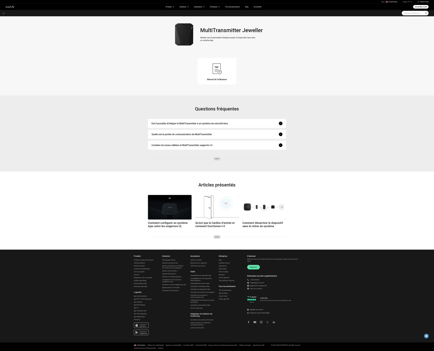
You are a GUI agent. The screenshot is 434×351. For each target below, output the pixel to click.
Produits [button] (169, 7)
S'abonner (253, 267)
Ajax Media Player (139, 317)
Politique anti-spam (245, 345)
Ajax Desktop (138, 302)
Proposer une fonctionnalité (260, 313)
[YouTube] (255, 322)
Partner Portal (223, 296)
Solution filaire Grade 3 (169, 274)
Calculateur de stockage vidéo (200, 286)
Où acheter (258, 7)
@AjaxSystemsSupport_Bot (258, 286)
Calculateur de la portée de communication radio (198, 296)
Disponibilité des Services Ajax (200, 283)
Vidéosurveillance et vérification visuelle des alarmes (200, 324)
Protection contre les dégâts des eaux (174, 284)
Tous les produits (139, 272)
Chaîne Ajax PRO (224, 277)
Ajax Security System (140, 296)
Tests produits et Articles (227, 280)
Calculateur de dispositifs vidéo (200, 289)
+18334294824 (254, 280)
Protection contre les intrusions (144, 260)
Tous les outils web (196, 308)
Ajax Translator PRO (140, 311)
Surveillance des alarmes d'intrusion (201, 320)
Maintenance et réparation (198, 263)
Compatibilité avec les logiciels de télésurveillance (201, 279)
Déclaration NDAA (201, 345)
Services (136, 275)
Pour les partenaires (232, 7)
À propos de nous (224, 263)
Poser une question (256, 288)
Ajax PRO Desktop (139, 305)
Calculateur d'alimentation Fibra (200, 305)
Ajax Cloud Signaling (140, 314)
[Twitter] (267, 322)
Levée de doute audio (197, 328)
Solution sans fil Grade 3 (169, 271)
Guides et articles (196, 260)
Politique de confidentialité (155, 345)
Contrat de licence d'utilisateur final (145, 348)
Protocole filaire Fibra (140, 283)
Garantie (160, 348)
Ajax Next (222, 275)
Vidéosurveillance (139, 263)
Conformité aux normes (197, 266)
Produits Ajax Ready (140, 280)
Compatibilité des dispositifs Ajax (200, 275)
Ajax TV (136, 308)
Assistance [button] (198, 7)
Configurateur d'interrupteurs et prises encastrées (202, 301)
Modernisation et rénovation (171, 287)
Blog (246, 7)
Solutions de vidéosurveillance (171, 277)
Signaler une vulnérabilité (173, 345)
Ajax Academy (223, 293)
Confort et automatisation (142, 269)
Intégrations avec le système (143, 277)
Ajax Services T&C (258, 345)
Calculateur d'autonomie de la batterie (202, 292)
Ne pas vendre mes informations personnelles (223, 345)
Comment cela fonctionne (170, 290)
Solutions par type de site (170, 263)
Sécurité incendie (139, 266)
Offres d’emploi (223, 272)
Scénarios (137, 319)
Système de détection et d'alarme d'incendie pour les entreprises (172, 267)
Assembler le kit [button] (421, 7)
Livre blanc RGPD (188, 345)
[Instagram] (261, 322)
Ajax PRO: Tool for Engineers (143, 299)
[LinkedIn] (273, 322)
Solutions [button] (183, 7)
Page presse (223, 266)
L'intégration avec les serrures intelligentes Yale (171, 281)
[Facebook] (248, 322)
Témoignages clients (168, 260)
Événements (223, 269)
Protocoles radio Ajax (140, 286)
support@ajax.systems (257, 283)
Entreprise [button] (213, 7)
